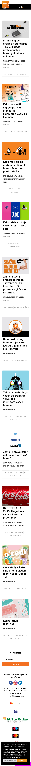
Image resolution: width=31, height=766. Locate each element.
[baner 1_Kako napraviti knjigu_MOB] (15, 93)
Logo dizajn (8, 463)
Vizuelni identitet (10, 179)
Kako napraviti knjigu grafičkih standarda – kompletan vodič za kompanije (15, 110)
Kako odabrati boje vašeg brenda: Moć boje (14, 225)
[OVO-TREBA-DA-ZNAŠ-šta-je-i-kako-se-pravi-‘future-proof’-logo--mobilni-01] (15, 496)
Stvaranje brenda (10, 233)
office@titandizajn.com (15, 696)
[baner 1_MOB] (15, 29)
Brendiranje (8, 176)
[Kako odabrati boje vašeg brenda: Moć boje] (15, 211)
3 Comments (19, 532)
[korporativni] (15, 608)
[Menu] (26, 6)
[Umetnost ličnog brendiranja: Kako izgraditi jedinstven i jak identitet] (15, 327)
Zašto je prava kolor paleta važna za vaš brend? (15, 455)
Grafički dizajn (14, 61)
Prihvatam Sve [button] (22, 760)
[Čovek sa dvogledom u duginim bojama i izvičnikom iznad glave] (15, 380)
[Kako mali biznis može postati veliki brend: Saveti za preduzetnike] (15, 151)
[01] (15, 440)
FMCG (5, 61)
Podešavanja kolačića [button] (10, 760)
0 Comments (18, 416)
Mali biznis (18, 176)
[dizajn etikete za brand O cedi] (15, 555)
